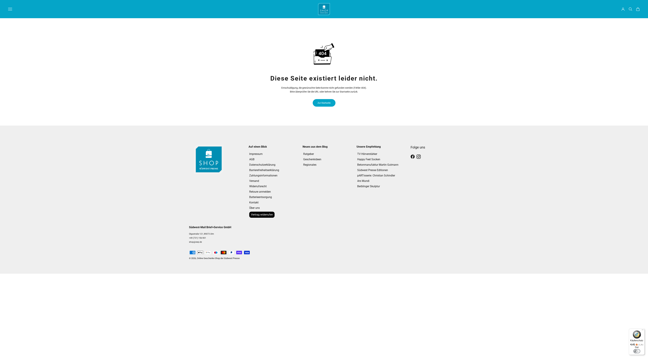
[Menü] (643, 331)
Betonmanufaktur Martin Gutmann (377, 164)
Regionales (309, 164)
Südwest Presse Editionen (372, 170)
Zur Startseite (324, 103)
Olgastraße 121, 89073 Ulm (201, 234)
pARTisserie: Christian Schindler (376, 175)
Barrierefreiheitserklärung (264, 170)
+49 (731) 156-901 (197, 238)
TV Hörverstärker (367, 154)
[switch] (636, 351)
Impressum (256, 154)
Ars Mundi (363, 181)
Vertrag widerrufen (262, 214)
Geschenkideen (312, 159)
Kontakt (254, 202)
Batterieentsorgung (260, 197)
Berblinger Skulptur (368, 186)
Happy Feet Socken (368, 159)
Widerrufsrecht (258, 186)
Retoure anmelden (260, 191)
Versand (254, 181)
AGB (251, 159)
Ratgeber (308, 154)
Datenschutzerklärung (262, 164)
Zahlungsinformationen (263, 175)
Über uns (254, 207)
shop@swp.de (195, 242)
